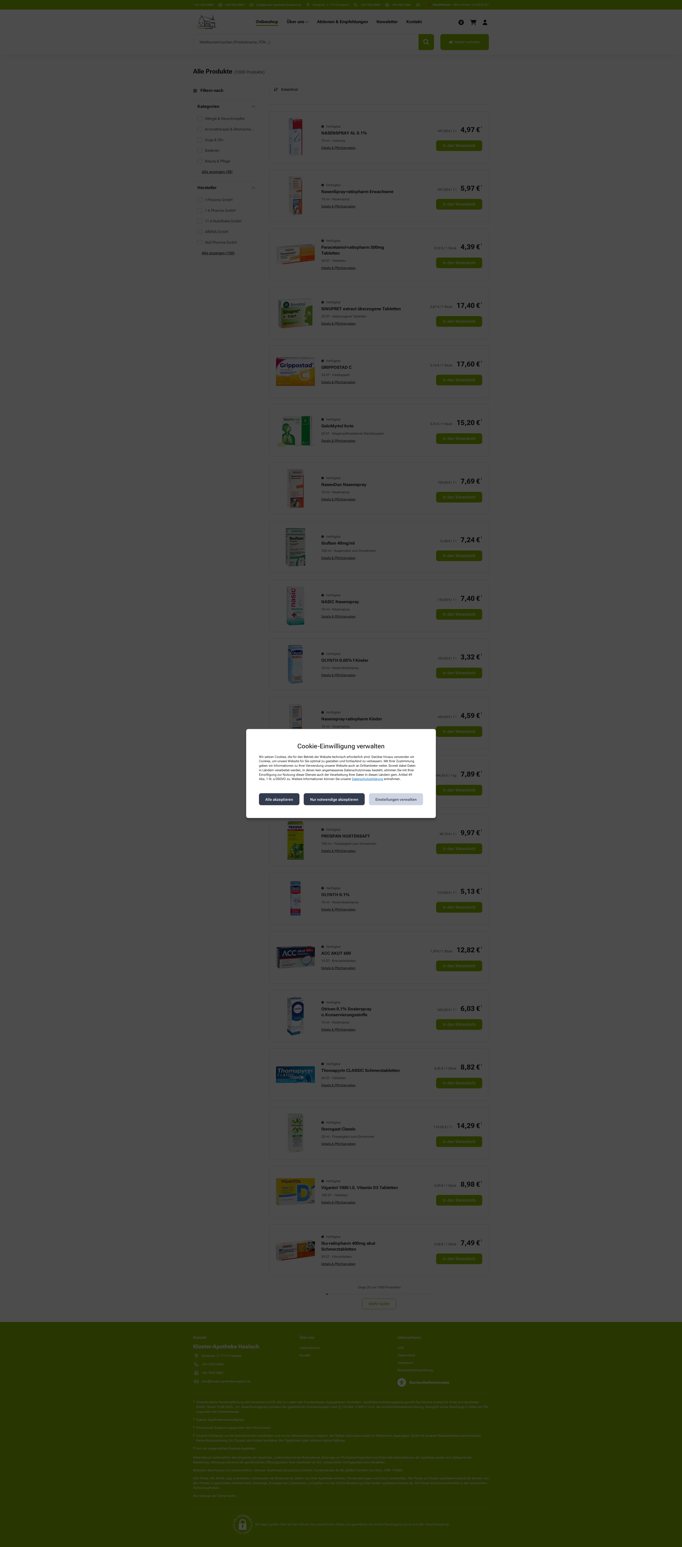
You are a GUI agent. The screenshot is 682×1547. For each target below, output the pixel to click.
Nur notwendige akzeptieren (334, 799)
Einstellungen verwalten (396, 799)
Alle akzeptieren (279, 799)
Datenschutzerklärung (367, 779)
